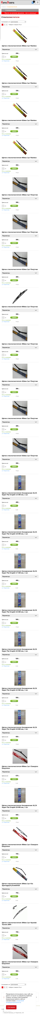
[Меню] (37, 2)
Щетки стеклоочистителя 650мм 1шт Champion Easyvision (20, 767)
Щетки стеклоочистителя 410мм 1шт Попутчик (20, 381)
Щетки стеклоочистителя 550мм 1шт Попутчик (20, 232)
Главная (3, 7)
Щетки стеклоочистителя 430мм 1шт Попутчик (20, 195)
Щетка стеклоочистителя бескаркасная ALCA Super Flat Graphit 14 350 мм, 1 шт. (19, 494)
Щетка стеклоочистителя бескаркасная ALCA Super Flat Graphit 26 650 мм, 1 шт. (19, 806)
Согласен (11, 1007)
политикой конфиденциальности (15, 1001)
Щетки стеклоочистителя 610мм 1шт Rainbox (19, 120)
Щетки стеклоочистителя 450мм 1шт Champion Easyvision (20, 845)
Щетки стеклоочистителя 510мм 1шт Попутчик (20, 456)
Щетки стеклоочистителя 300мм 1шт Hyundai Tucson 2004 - (19, 923)
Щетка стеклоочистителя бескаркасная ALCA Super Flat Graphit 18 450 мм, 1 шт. (19, 533)
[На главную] (10, 2)
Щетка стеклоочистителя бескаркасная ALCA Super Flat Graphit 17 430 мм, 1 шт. (19, 572)
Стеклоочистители (12, 7)
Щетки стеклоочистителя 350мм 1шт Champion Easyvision (20, 963)
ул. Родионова (5, 61)
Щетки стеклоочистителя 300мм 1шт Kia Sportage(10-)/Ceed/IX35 (17, 884)
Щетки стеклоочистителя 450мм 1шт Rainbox (19, 46)
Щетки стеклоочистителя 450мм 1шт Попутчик (20, 418)
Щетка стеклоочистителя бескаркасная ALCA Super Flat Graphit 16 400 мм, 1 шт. (19, 611)
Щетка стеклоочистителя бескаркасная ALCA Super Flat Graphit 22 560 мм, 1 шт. (19, 689)
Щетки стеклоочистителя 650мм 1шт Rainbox (19, 158)
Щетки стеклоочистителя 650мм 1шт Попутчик (20, 307)
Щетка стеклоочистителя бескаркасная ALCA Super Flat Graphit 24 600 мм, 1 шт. (19, 728)
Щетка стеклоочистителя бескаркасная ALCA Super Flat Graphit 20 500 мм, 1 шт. (19, 650)
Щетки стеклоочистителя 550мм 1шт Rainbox (19, 83)
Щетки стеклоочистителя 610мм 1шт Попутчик (20, 269)
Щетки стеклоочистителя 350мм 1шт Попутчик (20, 344)
